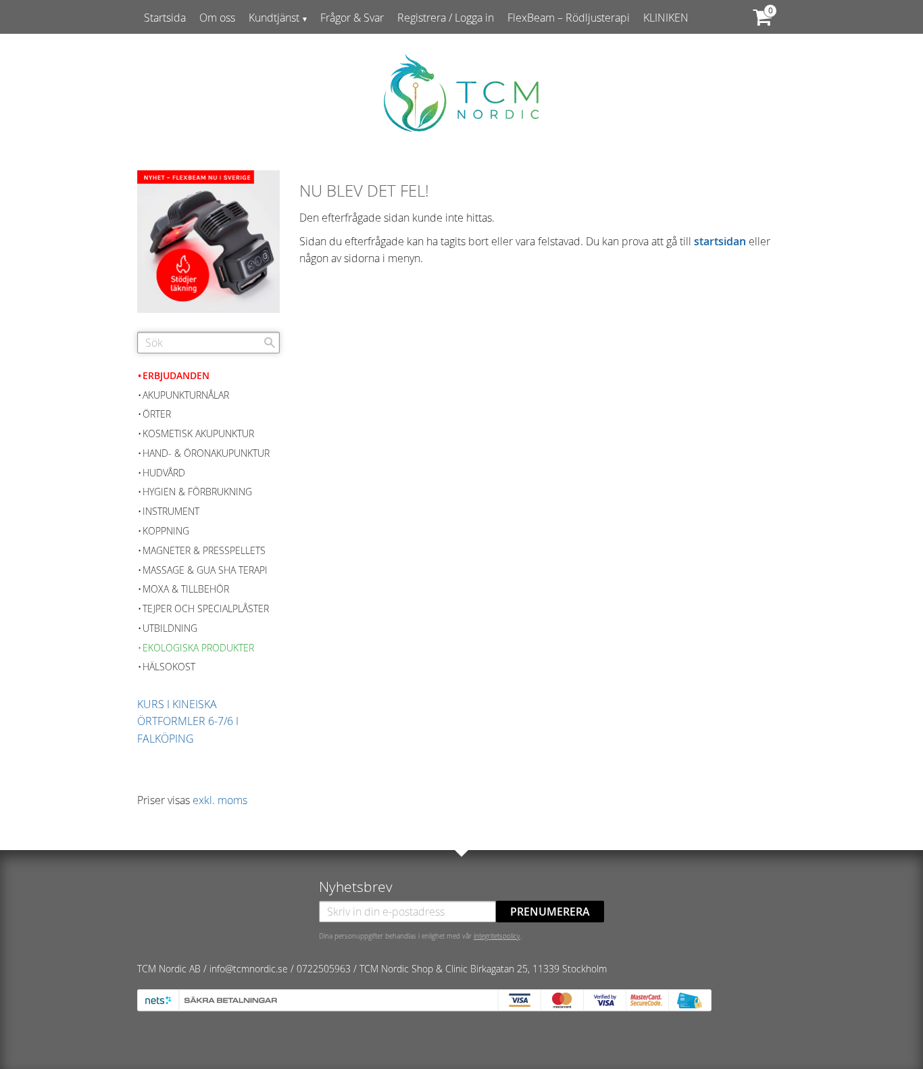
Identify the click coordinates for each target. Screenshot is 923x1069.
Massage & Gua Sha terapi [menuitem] (205, 570)
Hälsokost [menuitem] (169, 666)
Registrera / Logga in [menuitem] (445, 17)
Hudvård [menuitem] (164, 472)
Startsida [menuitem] (165, 17)
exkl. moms (220, 800)
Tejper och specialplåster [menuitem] (206, 608)
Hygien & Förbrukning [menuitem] (197, 491)
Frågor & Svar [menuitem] (352, 17)
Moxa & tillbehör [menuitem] (186, 588)
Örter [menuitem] (157, 413)
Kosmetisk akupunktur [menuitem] (198, 433)
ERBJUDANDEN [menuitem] (176, 375)
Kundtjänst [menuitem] (274, 17)
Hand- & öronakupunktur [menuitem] (206, 453)
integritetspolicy (497, 936)
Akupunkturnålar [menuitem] (186, 395)
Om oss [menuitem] (217, 17)
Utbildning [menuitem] (170, 628)
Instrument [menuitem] (171, 511)
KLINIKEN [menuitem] (666, 17)
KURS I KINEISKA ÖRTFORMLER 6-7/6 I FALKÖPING (188, 721)
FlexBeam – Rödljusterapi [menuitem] (568, 17)
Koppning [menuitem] (166, 530)
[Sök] (269, 342)
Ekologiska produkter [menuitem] (198, 647)
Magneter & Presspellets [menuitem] (204, 550)
